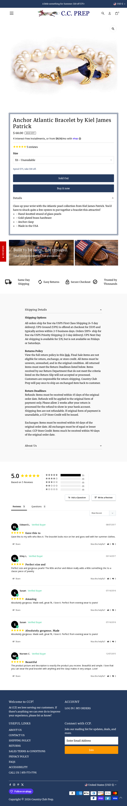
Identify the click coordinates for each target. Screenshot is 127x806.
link (67, 354)
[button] (109, 544)
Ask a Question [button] (78, 497)
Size (15, 153)
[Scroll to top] (121, 797)
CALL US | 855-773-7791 (23, 772)
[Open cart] (116, 13)
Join (91, 750)
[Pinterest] (18, 785)
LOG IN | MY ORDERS (78, 708)
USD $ (120, 3)
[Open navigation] (11, 13)
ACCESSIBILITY (18, 767)
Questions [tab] (36, 506)
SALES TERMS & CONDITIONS (27, 751)
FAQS (12, 761)
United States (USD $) (101, 784)
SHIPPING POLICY (20, 740)
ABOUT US (15, 729)
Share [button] (17, 544)
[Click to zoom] (113, 28)
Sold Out (63, 178)
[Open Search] (103, 13)
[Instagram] (14, 785)
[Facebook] (10, 785)
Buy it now (63, 188)
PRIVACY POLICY (19, 756)
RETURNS (15, 745)
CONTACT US (17, 735)
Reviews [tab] (17, 506)
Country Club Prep (42, 799)
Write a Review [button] (105, 497)
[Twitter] (22, 785)
